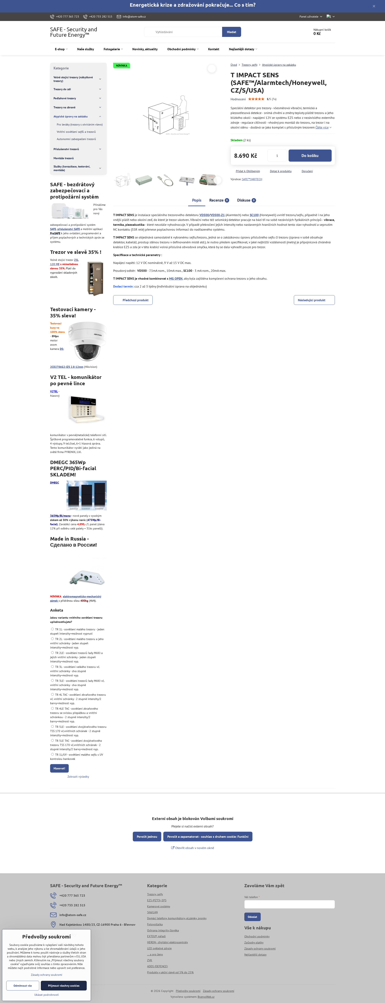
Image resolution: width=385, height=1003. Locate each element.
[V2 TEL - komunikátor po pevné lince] (86, 410)
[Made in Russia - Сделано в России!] (86, 571)
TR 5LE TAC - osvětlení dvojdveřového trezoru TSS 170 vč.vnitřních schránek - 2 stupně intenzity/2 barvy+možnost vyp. (76, 745)
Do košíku (310, 155)
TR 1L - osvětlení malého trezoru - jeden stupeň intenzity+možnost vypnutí (77, 631)
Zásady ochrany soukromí (218, 991)
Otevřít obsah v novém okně (194, 848)
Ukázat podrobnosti (46, 995)
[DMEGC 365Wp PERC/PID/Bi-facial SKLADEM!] (86, 496)
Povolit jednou (147, 837)
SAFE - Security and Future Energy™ (73, 31)
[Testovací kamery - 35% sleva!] (87, 342)
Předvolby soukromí (188, 991)
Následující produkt (311, 300)
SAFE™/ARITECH (252, 179)
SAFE (53, 229)
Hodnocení (238, 99)
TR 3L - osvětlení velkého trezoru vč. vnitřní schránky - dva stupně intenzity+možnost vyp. (75, 671)
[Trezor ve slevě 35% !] (95, 278)
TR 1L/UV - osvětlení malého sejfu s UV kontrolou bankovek (76, 757)
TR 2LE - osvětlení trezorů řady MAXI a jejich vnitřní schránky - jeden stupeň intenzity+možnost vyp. (76, 657)
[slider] (256, 99)
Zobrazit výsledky (78, 776)
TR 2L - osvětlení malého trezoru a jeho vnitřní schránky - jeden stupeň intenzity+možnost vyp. (77, 643)
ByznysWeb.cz (206, 997)
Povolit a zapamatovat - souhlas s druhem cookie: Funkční (207, 837)
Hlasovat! (59, 768)
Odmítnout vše (23, 985)
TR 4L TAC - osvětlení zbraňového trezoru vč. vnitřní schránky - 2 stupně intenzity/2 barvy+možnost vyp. (78, 699)
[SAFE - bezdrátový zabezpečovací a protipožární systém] (70, 212)
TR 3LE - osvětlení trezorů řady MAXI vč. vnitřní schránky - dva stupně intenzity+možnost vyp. (77, 685)
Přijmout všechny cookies (63, 985)
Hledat (231, 32)
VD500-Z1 (217, 215)
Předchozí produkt (136, 300)
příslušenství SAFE (68, 229)
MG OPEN (175, 278)
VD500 (204, 215)
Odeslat (252, 917)
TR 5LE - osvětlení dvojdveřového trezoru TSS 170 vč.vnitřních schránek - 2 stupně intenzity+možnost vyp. (78, 731)
